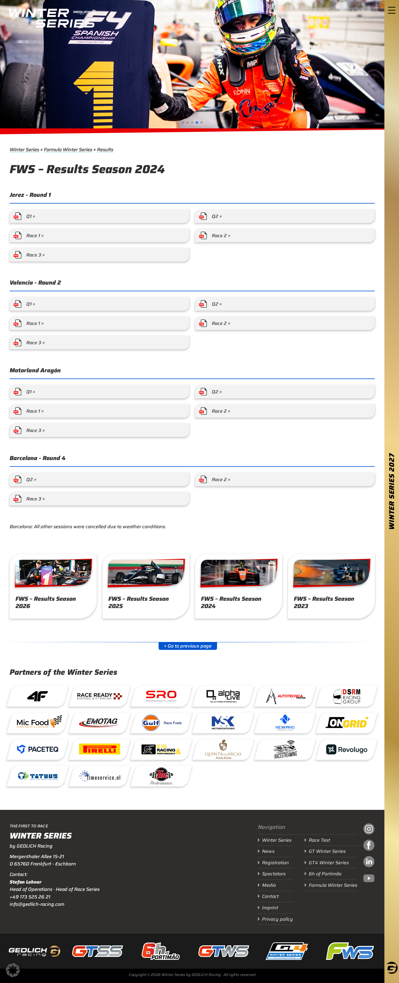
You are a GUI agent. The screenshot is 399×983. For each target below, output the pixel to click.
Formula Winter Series (68, 149)
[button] (183, 122)
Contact (270, 896)
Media (269, 885)
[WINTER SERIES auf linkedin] (369, 862)
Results (105, 149)
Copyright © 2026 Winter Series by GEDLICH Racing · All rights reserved (192, 975)
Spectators (274, 873)
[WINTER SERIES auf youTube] (369, 879)
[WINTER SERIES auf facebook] (369, 846)
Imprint (270, 907)
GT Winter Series (327, 851)
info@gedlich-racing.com (37, 904)
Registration (275, 862)
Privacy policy (277, 919)
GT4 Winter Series (329, 862)
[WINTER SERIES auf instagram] (369, 829)
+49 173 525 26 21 (30, 897)
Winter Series (24, 149)
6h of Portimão (325, 873)
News (268, 851)
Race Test (319, 840)
